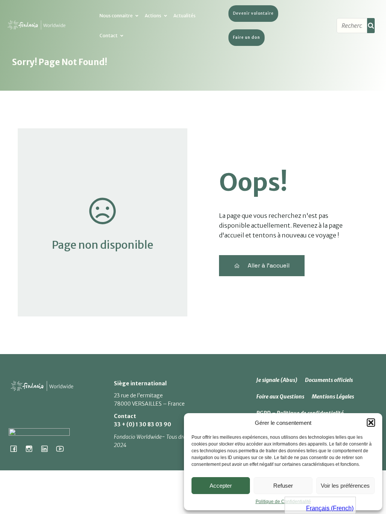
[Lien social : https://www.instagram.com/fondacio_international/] (32, 448)
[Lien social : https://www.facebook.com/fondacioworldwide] (16, 448)
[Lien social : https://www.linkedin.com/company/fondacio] (47, 448)
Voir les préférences (345, 485)
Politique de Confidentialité (283, 501)
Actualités (184, 15)
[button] (371, 422)
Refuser (283, 485)
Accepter (221, 485)
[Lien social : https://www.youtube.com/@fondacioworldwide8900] (62, 448)
